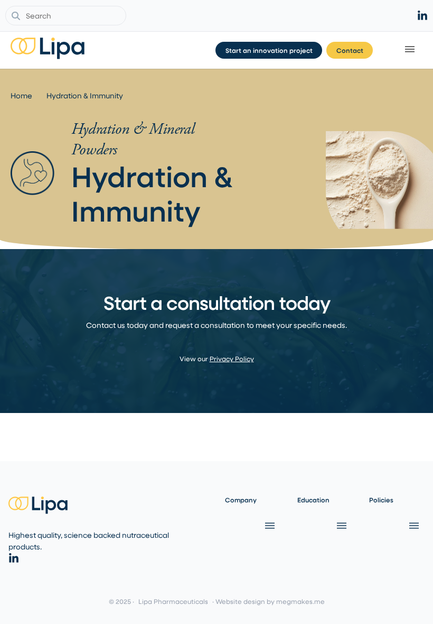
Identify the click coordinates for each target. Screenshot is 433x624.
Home (21, 95)
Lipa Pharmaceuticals (173, 601)
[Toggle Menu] (410, 50)
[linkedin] (422, 16)
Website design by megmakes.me (270, 601)
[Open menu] (268, 525)
